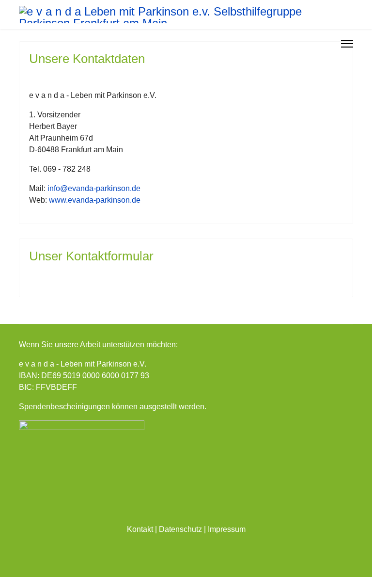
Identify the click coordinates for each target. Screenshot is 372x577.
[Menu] (347, 43)
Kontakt (140, 529)
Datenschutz (180, 529)
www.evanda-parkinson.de (94, 200)
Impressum (227, 529)
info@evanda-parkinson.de (93, 188)
